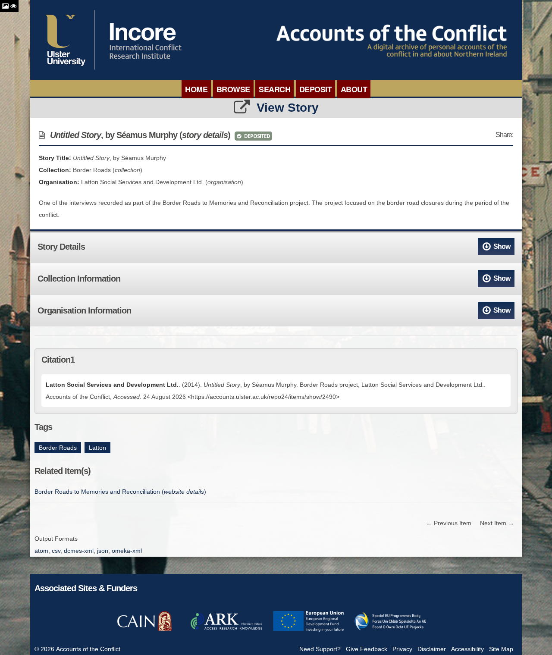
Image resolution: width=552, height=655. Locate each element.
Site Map (501, 649)
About (354, 89)
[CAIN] (144, 630)
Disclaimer (431, 649)
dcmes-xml (79, 550)
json (102, 550)
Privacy (402, 649)
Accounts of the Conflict (88, 649)
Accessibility (467, 649)
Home (196, 89)
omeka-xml (127, 550)
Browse (233, 89)
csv (56, 550)
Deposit (315, 89)
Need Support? (320, 649)
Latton (97, 447)
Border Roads (58, 447)
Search (274, 89)
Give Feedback (366, 649)
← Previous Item (448, 523)
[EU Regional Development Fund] (308, 630)
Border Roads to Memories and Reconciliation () (120, 491)
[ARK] (226, 630)
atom (41, 550)
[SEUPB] (390, 630)
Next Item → (497, 523)
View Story (288, 107)
